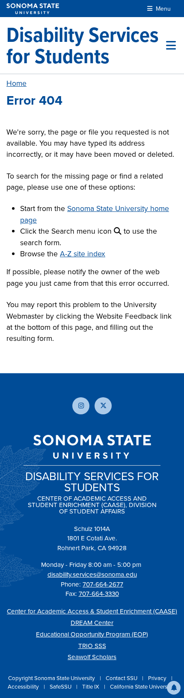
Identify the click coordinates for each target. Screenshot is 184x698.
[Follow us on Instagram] (80, 405)
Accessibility (24, 686)
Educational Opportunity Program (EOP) (92, 634)
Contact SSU (122, 678)
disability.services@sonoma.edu (92, 574)
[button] (174, 688)
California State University (141, 686)
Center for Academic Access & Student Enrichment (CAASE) (92, 611)
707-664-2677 (103, 584)
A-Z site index (82, 253)
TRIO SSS (92, 645)
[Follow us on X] (103, 405)
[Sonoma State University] (32, 8)
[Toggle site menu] (171, 45)
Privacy (158, 678)
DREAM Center (92, 622)
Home (16, 83)
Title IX (91, 686)
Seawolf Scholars (92, 656)
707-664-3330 (99, 593)
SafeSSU (61, 686)
